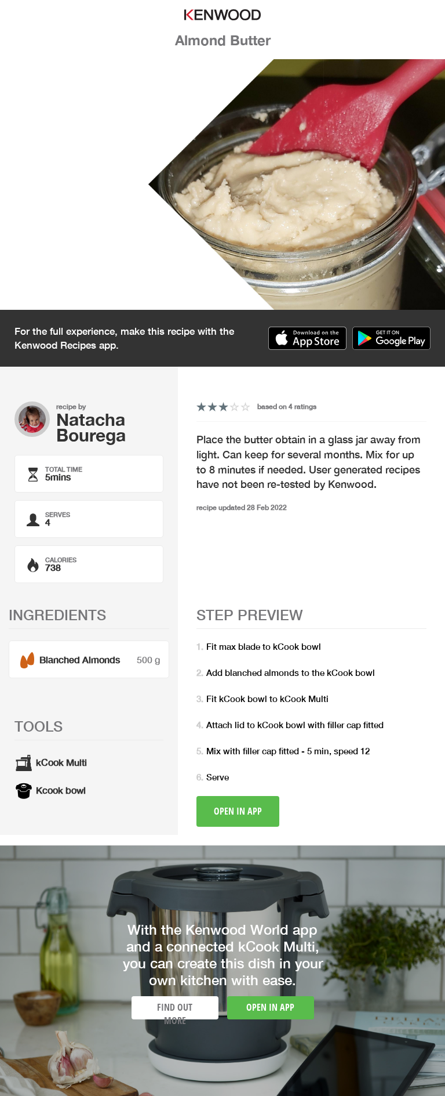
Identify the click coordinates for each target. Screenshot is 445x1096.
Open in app (238, 811)
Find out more (174, 1010)
